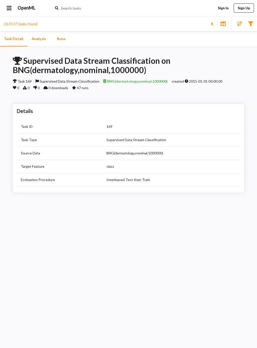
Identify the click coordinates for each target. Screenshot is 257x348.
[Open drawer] (9, 8)
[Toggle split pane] (223, 23)
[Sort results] (238, 23)
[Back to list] (212, 23)
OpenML (26, 8)
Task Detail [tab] (13, 39)
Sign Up (244, 8)
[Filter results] (250, 23)
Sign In (223, 8)
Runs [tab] (61, 39)
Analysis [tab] (39, 39)
